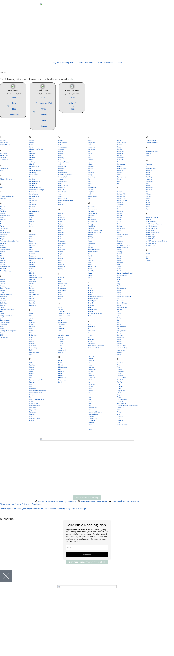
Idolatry (44, 115)
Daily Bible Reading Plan (62, 62)
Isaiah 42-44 (43, 90)
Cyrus (43, 109)
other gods (14, 115)
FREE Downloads (105, 62)
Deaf (14, 103)
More (120, 62)
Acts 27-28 (13, 90)
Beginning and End (44, 103)
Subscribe (87, 555)
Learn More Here (85, 62)
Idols (14, 109)
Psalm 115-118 (72, 90)
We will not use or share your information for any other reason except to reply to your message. (43, 508)
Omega (44, 126)
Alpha (43, 98)
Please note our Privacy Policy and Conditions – (21, 504)
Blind (14, 98)
